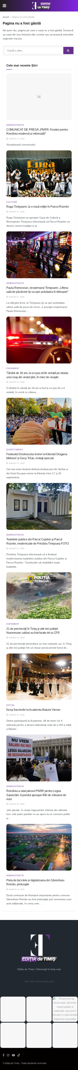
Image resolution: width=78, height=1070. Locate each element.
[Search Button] (68, 50)
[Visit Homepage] (41, 5)
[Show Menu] (4, 5)
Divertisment (14, 450)
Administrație (15, 125)
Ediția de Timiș (12, 1063)
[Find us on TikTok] (18, 1055)
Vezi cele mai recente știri (39, 981)
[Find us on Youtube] (13, 1055)
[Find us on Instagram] (8, 1055)
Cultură (11, 202)
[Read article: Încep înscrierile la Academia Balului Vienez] (39, 677)
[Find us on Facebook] (3, 1055)
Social (10, 705)
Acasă (6, 17)
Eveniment (12, 368)
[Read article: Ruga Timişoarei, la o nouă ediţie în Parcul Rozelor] (39, 173)
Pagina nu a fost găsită (23, 17)
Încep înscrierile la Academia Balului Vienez (33, 709)
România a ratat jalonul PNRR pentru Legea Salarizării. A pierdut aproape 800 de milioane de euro (36, 795)
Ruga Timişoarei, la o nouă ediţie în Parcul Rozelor (37, 206)
